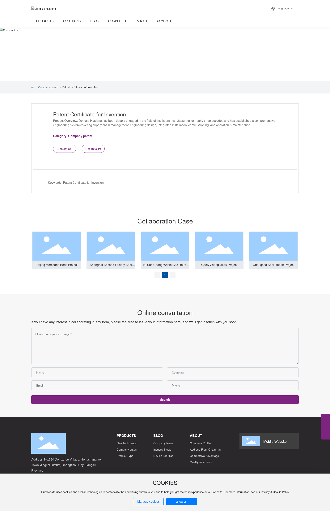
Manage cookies (148, 501)
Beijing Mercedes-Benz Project (57, 264)
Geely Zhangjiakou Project (219, 264)
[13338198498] (325, 426)
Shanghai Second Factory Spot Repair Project (111, 266)
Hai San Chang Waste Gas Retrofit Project (165, 266)
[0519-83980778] (325, 418)
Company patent (48, 87)
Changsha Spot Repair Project (273, 264)
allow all (181, 501)
